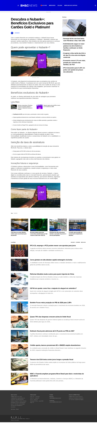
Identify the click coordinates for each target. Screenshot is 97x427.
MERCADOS (52, 5)
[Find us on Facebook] (20, 417)
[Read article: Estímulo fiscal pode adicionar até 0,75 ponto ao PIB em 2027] (19, 336)
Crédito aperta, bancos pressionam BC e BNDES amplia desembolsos (55, 345)
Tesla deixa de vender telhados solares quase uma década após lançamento (19, 234)
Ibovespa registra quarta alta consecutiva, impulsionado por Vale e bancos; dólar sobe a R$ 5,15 (38, 234)
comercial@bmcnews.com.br (55, 401)
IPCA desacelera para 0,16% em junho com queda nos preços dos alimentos (74, 70)
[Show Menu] (18, 5)
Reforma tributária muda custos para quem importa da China (52, 274)
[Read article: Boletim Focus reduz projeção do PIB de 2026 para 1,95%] (19, 308)
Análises (73, 242)
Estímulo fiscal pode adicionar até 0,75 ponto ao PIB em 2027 (52, 331)
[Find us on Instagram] (13, 417)
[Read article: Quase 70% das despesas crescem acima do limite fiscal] (19, 322)
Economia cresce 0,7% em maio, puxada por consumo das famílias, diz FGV (74, 62)
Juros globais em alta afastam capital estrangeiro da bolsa (51, 260)
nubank (15, 213)
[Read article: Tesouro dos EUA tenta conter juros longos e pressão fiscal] (19, 364)
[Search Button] (95, 5)
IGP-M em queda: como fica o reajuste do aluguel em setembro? (53, 288)
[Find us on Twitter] (18, 417)
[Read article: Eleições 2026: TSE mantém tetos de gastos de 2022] (74, 27)
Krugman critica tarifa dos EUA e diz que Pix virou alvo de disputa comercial (74, 55)
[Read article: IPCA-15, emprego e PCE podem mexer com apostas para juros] (19, 251)
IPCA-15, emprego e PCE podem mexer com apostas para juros (53, 245)
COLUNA (59, 5)
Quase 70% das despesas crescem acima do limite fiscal (50, 317)
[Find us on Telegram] (16, 417)
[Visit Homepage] (29, 5)
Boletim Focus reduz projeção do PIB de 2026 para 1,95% (50, 302)
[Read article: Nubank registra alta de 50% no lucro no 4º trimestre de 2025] (40, 107)
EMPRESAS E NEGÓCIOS (17, 229)
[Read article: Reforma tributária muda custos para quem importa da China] (19, 279)
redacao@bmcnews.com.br (55, 398)
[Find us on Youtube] (11, 417)
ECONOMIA (78, 242)
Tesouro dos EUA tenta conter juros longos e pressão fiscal (51, 359)
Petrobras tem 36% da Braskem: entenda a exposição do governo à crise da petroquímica (57, 234)
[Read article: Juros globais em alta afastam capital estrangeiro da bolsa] (19, 265)
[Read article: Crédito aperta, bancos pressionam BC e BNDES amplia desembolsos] (19, 350)
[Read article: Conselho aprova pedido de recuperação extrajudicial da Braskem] (77, 225)
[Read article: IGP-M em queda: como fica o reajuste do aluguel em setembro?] (19, 293)
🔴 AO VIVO (44, 5)
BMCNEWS (17, 32)
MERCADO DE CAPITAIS (70, 5)
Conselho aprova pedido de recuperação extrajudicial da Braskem (75, 234)
